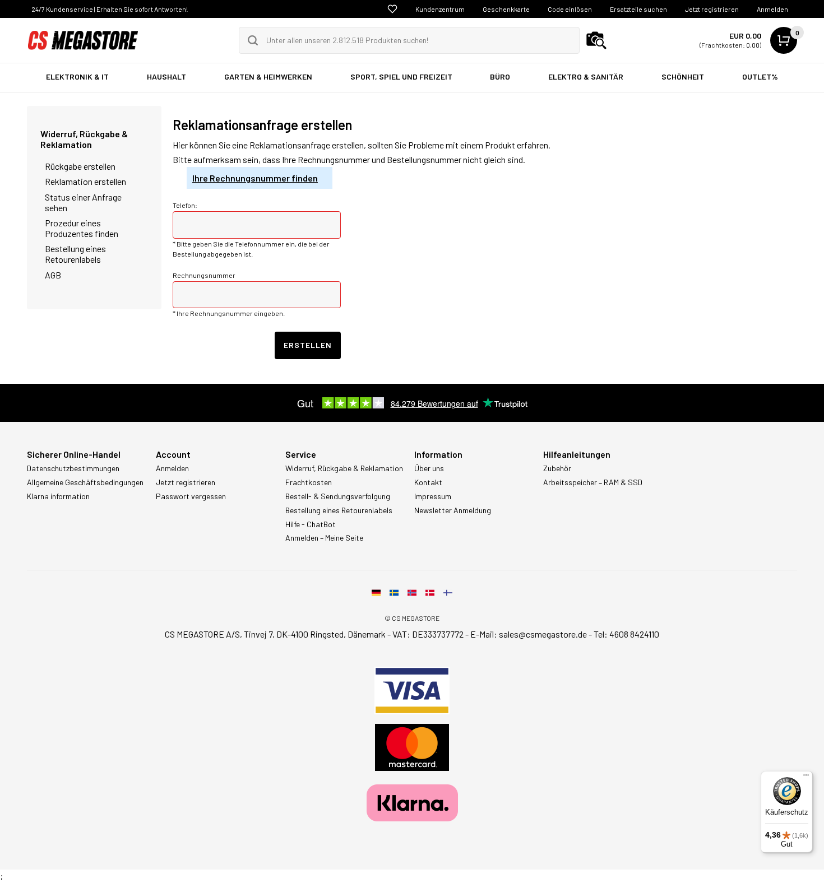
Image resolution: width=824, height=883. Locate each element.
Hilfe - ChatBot (310, 524)
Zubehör (557, 468)
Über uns (429, 468)
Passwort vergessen (191, 496)
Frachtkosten (308, 482)
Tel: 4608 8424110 (626, 634)
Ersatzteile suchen (638, 9)
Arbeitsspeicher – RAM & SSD (592, 482)
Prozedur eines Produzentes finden (81, 228)
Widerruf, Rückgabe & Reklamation (84, 139)
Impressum (432, 496)
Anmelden (772, 9)
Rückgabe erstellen (80, 166)
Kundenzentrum (440, 9)
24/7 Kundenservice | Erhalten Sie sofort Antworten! (109, 9)
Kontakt (428, 482)
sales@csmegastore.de (543, 634)
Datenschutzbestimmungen (73, 468)
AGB (53, 274)
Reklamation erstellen (85, 181)
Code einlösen (570, 9)
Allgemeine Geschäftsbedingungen (85, 482)
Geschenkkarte (506, 9)
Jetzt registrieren (712, 9)
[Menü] (806, 777)
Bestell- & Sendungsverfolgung (337, 496)
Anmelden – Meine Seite (324, 537)
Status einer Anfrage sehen (83, 202)
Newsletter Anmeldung (452, 510)
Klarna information (58, 496)
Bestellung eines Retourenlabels (75, 253)
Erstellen (308, 345)
